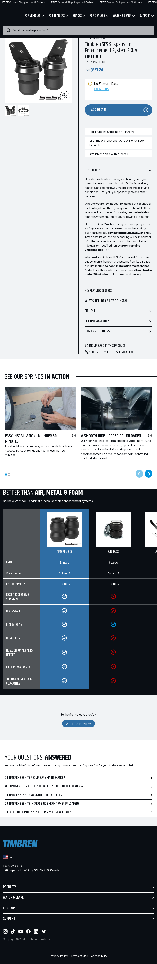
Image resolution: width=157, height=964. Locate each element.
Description (92, 170)
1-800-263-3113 (12, 865)
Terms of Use (79, 955)
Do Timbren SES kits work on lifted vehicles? (34, 795)
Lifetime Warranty (97, 321)
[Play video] (74, 435)
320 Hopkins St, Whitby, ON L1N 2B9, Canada (31, 870)
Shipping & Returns (97, 331)
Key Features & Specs (98, 290)
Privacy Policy (59, 955)
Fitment (90, 311)
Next (148, 474)
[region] (78, 602)
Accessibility (99, 955)
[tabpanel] (38, 426)
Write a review (78, 723)
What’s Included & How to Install (107, 301)
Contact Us (101, 89)
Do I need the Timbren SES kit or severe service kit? (38, 812)
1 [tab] (6, 474)
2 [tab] (9, 474)
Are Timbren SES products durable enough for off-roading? (44, 786)
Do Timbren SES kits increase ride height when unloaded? (42, 803)
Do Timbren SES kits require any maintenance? (35, 777)
